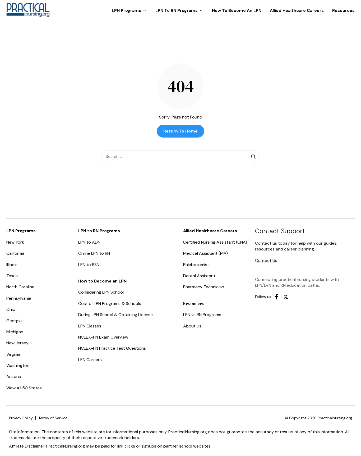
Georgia (14, 320)
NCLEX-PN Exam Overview (103, 337)
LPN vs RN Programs (202, 314)
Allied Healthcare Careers (297, 10)
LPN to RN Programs (180, 8)
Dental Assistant (199, 276)
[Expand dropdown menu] (144, 10)
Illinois (11, 264)
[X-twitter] (285, 296)
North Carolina (20, 287)
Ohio (10, 309)
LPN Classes (89, 326)
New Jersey (17, 343)
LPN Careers (90, 359)
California (15, 253)
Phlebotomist (196, 264)
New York (15, 242)
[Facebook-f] (276, 296)
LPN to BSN (88, 264)
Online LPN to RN (94, 253)
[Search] (253, 156)
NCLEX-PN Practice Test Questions (112, 348)
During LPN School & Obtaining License (115, 314)
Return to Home (180, 131)
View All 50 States (24, 388)
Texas (12, 276)
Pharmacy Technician (203, 287)
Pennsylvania (18, 298)
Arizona (13, 376)
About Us (192, 326)
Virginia (13, 354)
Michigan (14, 332)
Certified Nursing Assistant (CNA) (215, 242)
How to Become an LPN (236, 10)
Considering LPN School (101, 292)
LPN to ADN (89, 242)
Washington (17, 365)
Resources (343, 10)
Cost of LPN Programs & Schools (109, 303)
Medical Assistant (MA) (205, 253)
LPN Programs (130, 8)
